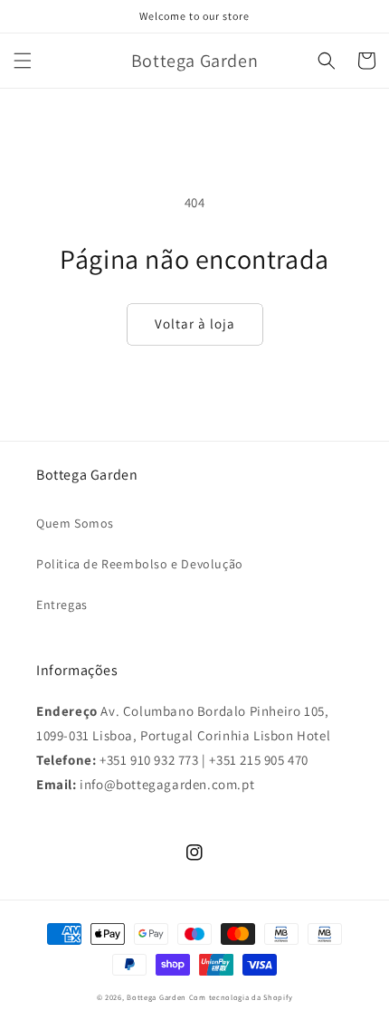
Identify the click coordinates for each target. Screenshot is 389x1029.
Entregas (62, 604)
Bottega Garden (158, 997)
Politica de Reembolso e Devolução (139, 564)
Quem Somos (75, 523)
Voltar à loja (195, 323)
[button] (23, 61)
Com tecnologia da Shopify (241, 997)
